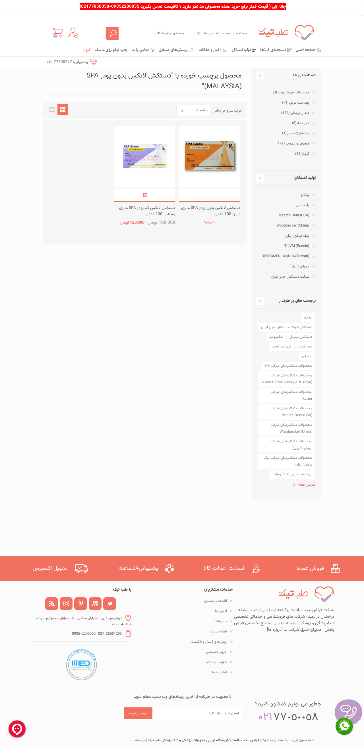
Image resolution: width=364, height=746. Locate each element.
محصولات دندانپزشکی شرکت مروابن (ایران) (291, 445)
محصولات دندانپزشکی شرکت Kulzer (291, 395)
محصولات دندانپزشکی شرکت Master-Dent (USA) (291, 412)
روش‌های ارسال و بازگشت (209, 642)
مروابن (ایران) (299, 266)
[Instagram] (66, 603)
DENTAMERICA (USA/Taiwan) (285, 256)
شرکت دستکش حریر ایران (290, 277)
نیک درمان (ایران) (296, 236)
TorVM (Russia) (296, 246)
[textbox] (156, 33)
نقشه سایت (218, 631)
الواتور (308, 317)
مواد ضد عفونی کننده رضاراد (292, 474)
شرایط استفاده (216, 662)
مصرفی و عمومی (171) (292, 143)
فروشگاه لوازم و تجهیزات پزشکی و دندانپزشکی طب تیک (188, 740)
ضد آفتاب (305, 346)
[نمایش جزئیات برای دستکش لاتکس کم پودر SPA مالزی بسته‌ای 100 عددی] (144, 156)
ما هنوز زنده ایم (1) (295, 133)
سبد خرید (57, 32)
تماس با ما (219, 672)
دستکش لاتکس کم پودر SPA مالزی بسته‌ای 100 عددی (147, 211)
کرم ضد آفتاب (281, 346)
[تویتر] (109, 603)
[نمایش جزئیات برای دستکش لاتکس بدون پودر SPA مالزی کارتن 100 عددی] (209, 156)
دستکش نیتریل (300, 337)
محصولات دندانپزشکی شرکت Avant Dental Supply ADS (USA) (287, 379)
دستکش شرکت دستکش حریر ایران (286, 327)
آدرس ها (221, 611)
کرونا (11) (302, 154)
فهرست (52, 109)
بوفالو (305, 195)
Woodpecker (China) (292, 226)
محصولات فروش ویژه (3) (291, 92)
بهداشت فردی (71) (295, 103)
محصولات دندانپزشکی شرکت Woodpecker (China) (291, 428)
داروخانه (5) (300, 123)
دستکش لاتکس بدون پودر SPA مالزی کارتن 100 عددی (210, 211)
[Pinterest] (80, 603)
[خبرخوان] (51, 603)
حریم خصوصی (216, 652)
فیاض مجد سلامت (245, 740)
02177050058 (95, 6)
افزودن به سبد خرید (209, 194)
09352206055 (125, 6)
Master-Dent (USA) (293, 215)
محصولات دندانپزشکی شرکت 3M (288, 366)
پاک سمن (302, 205)
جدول (62, 109)
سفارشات (220, 621)
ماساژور (307, 356)
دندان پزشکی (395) (295, 113)
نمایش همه (307, 485)
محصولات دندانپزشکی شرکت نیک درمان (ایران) (288, 461)
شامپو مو (276, 337)
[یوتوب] (95, 603)
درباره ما (275, 629)
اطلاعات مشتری (215, 601)
